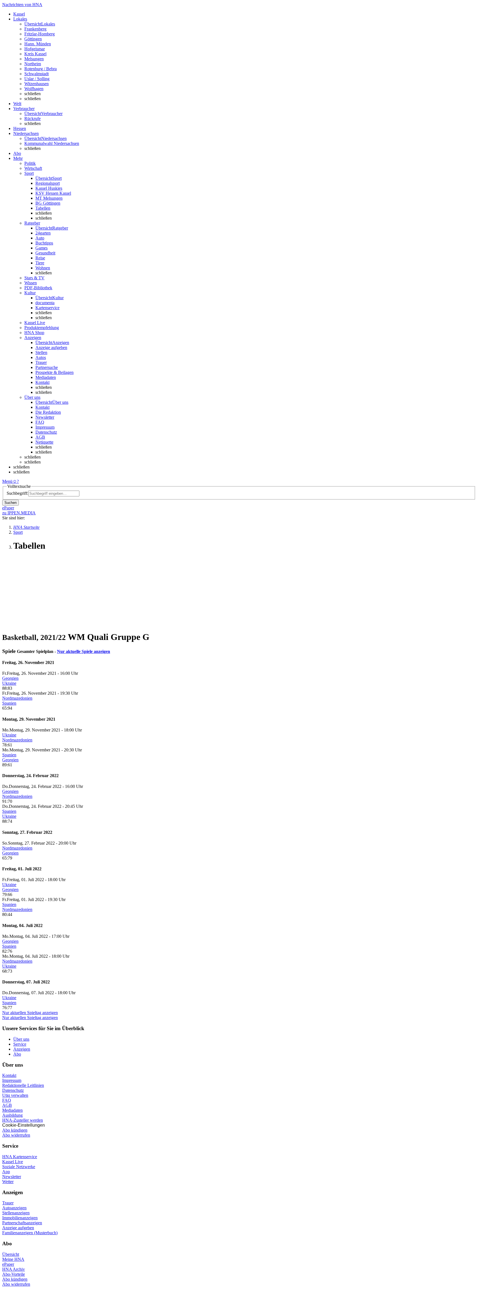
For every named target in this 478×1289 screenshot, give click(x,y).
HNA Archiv (13, 1269)
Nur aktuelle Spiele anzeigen (83, 651)
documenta (44, 302)
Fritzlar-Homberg (39, 34)
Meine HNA (13, 1259)
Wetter (8, 1181)
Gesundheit (45, 253)
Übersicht (10, 1254)
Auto (39, 238)
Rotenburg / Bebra (40, 68)
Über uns (21, 1039)
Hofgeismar (34, 48)
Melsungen (34, 58)
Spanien (9, 703)
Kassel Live (12, 1161)
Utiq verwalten (15, 1095)
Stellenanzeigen (16, 1212)
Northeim (32, 63)
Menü (7, 481)
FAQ (39, 422)
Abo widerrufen (16, 1135)
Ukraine (9, 683)
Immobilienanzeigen (20, 1217)
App (6, 1171)
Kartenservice (47, 307)
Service (19, 1044)
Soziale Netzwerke (18, 1166)
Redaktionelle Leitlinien (23, 1085)
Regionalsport (47, 183)
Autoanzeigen (14, 1207)
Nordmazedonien (17, 698)
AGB (40, 437)
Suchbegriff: (17, 493)
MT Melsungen (49, 198)
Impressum (44, 427)
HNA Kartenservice (19, 1156)
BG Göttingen (47, 203)
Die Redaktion (48, 412)
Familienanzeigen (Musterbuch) (30, 1232)
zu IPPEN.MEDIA (19, 513)
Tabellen (42, 208)
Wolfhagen (33, 88)
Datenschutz (46, 432)
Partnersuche (46, 367)
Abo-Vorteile (13, 1274)
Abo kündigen (14, 1130)
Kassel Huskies (48, 188)
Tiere (39, 263)
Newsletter (44, 417)
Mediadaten (45, 377)
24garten (43, 233)
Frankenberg (35, 29)
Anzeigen (21, 1049)
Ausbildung (12, 1115)
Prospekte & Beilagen (54, 372)
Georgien (10, 678)
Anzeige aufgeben (51, 347)
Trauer (41, 362)
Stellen (41, 352)
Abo (17, 1054)
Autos (40, 357)
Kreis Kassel (35, 53)
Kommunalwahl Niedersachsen (51, 143)
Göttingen (33, 39)
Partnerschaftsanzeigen (22, 1222)
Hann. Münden (37, 43)
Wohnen (42, 267)
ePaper (8, 1264)
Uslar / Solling (37, 78)
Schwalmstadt (36, 73)
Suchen (10, 503)
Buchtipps (44, 243)
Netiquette (44, 442)
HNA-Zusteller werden (22, 1120)
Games (41, 248)
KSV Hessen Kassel (53, 193)
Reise (40, 258)
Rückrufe (32, 118)
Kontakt (42, 382)
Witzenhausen (36, 83)
